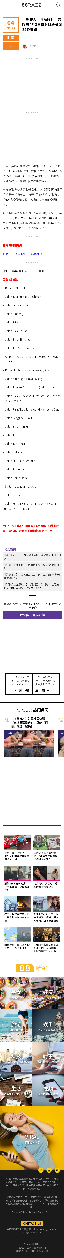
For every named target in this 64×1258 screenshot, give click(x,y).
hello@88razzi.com (32, 1232)
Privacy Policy (19, 1212)
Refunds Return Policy (40, 1212)
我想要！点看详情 (32, 614)
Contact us (32, 1223)
